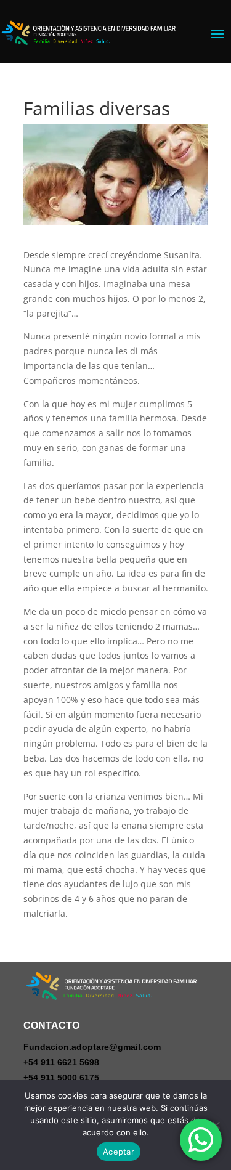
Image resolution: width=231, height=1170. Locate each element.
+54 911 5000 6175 (61, 1078)
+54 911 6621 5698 (61, 1062)
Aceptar (118, 1151)
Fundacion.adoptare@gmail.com (92, 1047)
